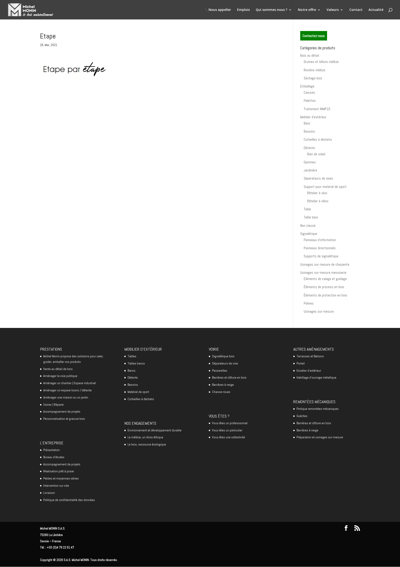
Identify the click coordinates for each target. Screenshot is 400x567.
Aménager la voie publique (60, 376)
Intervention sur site (56, 485)
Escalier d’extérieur (309, 370)
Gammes (310, 162)
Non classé (308, 225)
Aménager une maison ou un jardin (65, 397)
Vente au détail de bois (58, 369)
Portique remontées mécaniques (318, 409)
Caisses (309, 92)
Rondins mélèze (314, 70)
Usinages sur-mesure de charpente (324, 264)
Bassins (309, 131)
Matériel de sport (138, 392)
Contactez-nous (314, 35)
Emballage (307, 86)
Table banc (311, 217)
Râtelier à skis (317, 192)
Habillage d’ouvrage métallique (316, 377)
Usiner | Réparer (53, 404)
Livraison (49, 493)
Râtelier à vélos (317, 201)
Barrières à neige (223, 385)
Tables (132, 356)
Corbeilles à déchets (318, 139)
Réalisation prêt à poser (58, 471)
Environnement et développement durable (154, 430)
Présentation (51, 450)
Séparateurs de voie (225, 363)
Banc (307, 123)
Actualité (376, 10)
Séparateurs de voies (318, 178)
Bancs (131, 370)
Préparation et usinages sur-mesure (320, 437)
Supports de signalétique (321, 256)
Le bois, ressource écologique (147, 444)
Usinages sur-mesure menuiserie (323, 272)
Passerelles (219, 370)
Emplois (243, 10)
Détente (309, 147)
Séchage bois (313, 78)
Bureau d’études (53, 457)
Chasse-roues (221, 392)
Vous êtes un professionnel (229, 423)
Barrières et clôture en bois (229, 377)
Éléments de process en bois (324, 286)
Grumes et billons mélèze (321, 61)
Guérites (302, 416)
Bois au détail (309, 55)
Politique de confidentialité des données (69, 500)
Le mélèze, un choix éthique (145, 437)
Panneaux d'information (320, 239)
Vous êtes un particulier (227, 430)
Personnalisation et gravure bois (64, 419)
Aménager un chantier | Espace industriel (69, 383)
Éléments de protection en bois (325, 295)
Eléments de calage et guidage (325, 278)
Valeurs (333, 10)
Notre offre (307, 10)
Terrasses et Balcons (310, 356)
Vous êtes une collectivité (228, 437)
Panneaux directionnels (320, 248)
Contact (355, 10)
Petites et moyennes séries (61, 478)
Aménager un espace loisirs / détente (67, 390)
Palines (309, 303)
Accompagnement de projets (61, 411)
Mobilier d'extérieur (313, 117)
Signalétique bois (223, 356)
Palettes (310, 100)
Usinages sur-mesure (319, 311)
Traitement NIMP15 (317, 108)
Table (307, 209)
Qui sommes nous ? (271, 10)
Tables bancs (136, 363)
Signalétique (308, 233)
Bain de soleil (316, 154)
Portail (301, 363)
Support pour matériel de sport (325, 186)
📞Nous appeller (218, 10)
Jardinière (310, 170)
